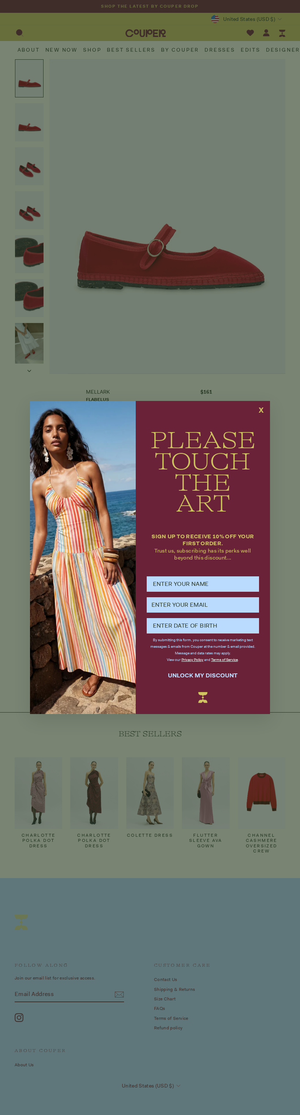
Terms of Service (224, 659)
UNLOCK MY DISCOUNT (202, 675)
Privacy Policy (192, 659)
